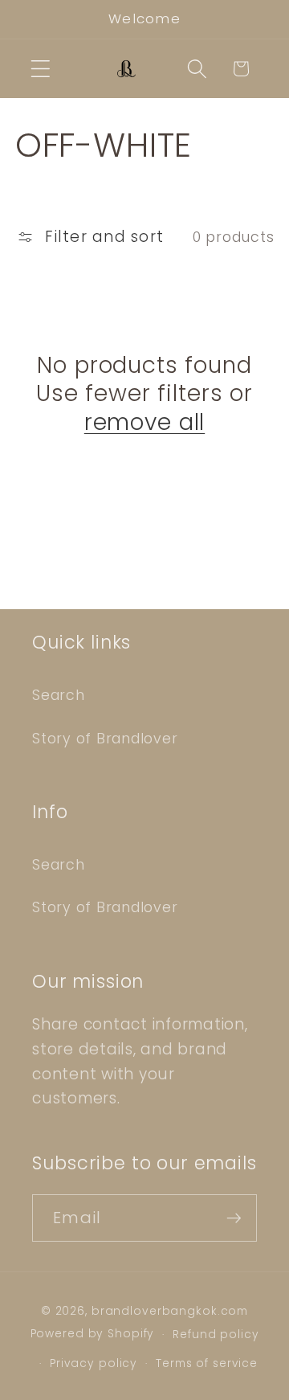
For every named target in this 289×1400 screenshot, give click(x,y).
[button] (40, 69)
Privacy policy (93, 1363)
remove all (144, 422)
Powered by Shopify (93, 1334)
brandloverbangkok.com (170, 1311)
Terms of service (207, 1363)
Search (58, 695)
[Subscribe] (234, 1217)
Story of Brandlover (104, 738)
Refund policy (215, 1334)
